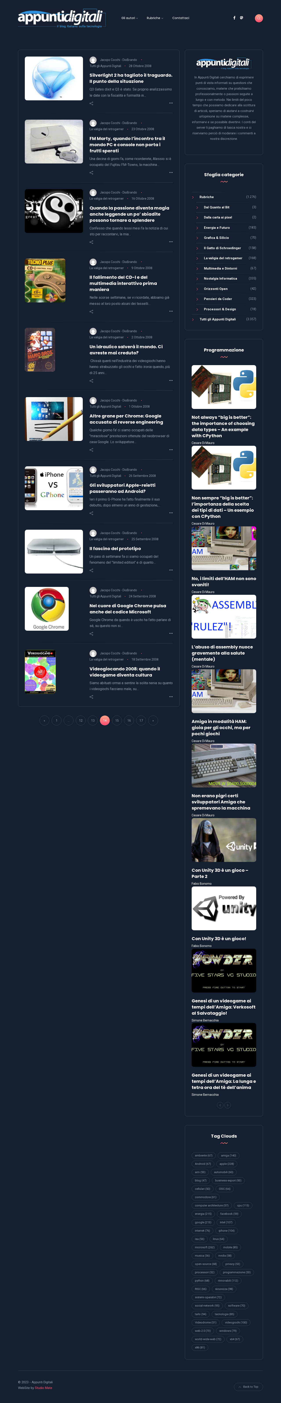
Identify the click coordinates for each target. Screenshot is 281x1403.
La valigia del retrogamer (107, 129)
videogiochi (236, 1322)
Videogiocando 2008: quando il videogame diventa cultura (125, 672)
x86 (200, 1347)
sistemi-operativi (208, 1297)
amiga (228, 1155)
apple (227, 1163)
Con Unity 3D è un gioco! (219, 939)
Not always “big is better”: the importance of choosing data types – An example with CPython (223, 426)
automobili (223, 1172)
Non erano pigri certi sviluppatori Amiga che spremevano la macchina (221, 802)
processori (204, 1272)
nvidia (225, 1255)
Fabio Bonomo (202, 883)
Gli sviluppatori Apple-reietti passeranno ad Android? (122, 488)
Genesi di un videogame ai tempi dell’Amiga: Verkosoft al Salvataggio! (224, 1007)
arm (200, 1172)
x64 (235, 1339)
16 (129, 720)
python (202, 1280)
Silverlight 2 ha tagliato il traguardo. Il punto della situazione (131, 78)
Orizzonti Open (216, 289)
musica (202, 1255)
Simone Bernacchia (205, 1020)
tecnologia (224, 1314)
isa (199, 1239)
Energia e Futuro (217, 228)
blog (201, 1180)
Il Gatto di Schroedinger (222, 248)
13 (93, 720)
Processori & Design (220, 309)
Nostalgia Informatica (220, 279)
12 (81, 720)
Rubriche (153, 18)
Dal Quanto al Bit (216, 207)
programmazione (237, 1272)
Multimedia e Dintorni (220, 268)
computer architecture (212, 1205)
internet (202, 1230)
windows (228, 1330)
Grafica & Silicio (216, 238)
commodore (205, 1197)
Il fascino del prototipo (115, 548)
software (236, 1305)
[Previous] (220, 1105)
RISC (201, 1289)
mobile (230, 1247)
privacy (232, 1264)
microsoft (205, 1247)
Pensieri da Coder (218, 299)
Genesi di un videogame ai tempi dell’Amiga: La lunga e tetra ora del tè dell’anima (224, 1081)
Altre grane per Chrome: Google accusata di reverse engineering (126, 419)
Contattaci (180, 18)
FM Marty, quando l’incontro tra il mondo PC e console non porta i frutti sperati (127, 144)
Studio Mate (43, 1388)
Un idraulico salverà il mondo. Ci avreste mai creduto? (126, 350)
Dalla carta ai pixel (218, 217)
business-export (228, 1180)
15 (117, 720)
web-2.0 (203, 1330)
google (203, 1222)
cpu (243, 1205)
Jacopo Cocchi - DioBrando (118, 59)
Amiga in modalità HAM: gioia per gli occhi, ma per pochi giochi (221, 727)
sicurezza (224, 1289)
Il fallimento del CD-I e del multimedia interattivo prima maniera (123, 283)
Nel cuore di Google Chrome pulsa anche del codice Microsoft (128, 609)
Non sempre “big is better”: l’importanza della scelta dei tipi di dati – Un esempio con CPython (223, 507)
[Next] (227, 1105)
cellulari (202, 1188)
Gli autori (128, 18)
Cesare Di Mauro (203, 443)
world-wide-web (208, 1339)
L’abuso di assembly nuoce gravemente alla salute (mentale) (222, 653)
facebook (229, 1213)
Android (203, 1163)
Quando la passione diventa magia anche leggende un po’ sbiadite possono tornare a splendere (129, 214)
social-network (207, 1305)
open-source (206, 1264)
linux (218, 1239)
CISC (225, 1188)
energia (203, 1213)
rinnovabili (228, 1280)
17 (141, 720)
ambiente (204, 1155)
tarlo (200, 1314)
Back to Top (250, 1386)
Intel (226, 1222)
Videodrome (205, 1322)
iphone (227, 1230)
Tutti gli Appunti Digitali (105, 66)
